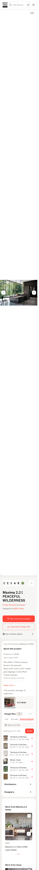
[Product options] (29, 816)
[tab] (6, 719)
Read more (8, 685)
